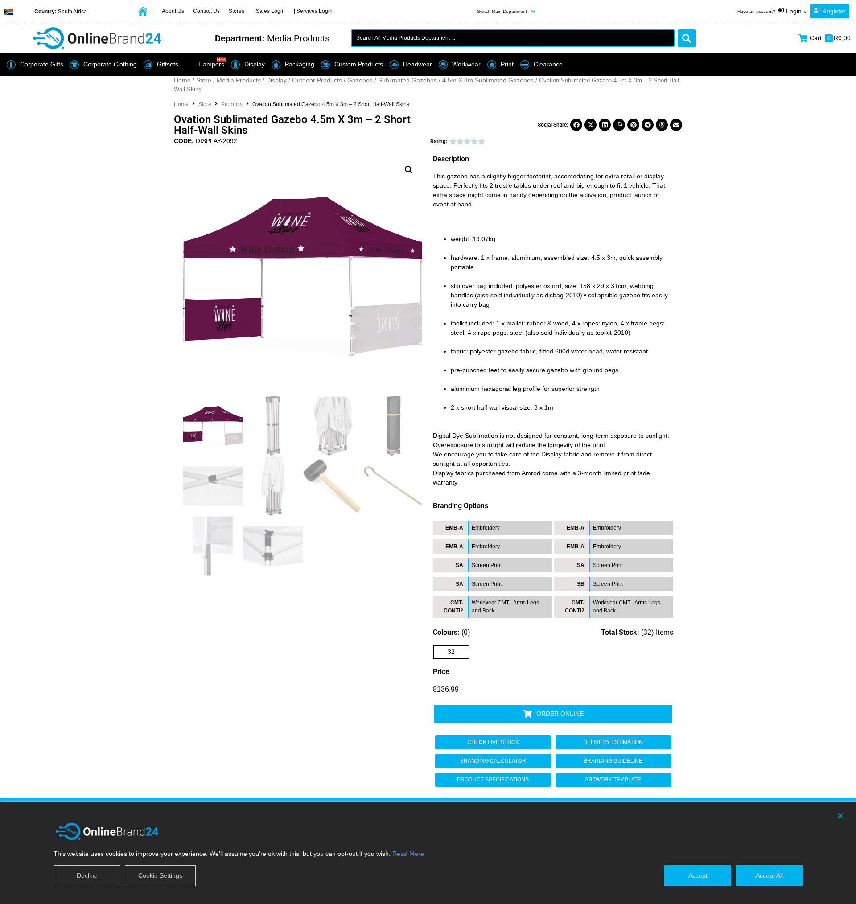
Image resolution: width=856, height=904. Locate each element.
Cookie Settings (160, 875)
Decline (87, 875)
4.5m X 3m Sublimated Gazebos (488, 80)
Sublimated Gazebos (407, 80)
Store (203, 80)
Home (182, 80)
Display (276, 80)
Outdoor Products (317, 80)
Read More (408, 853)
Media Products (239, 80)
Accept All (769, 875)
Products (232, 104)
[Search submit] (687, 38)
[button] (507, 11)
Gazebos (360, 80)
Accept (698, 875)
